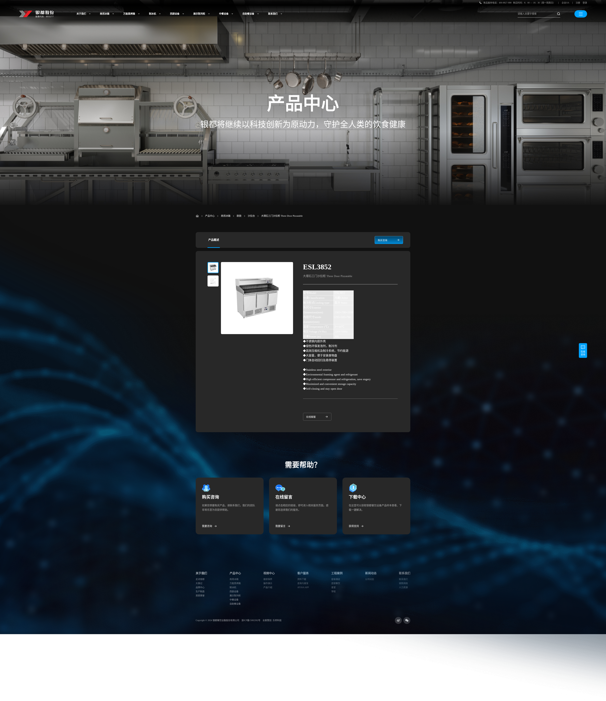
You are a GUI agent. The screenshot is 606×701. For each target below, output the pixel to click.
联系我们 (273, 13)
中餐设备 (224, 13)
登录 (585, 3)
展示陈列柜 (199, 13)
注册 (578, 3)
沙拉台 (251, 216)
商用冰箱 (104, 13)
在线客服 (311, 417)
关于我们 (81, 13)
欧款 (239, 216)
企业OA (565, 3)
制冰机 (152, 13)
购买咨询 (382, 240)
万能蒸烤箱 (129, 13)
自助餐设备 (248, 13)
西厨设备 (174, 13)
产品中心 (210, 216)
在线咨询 (583, 353)
